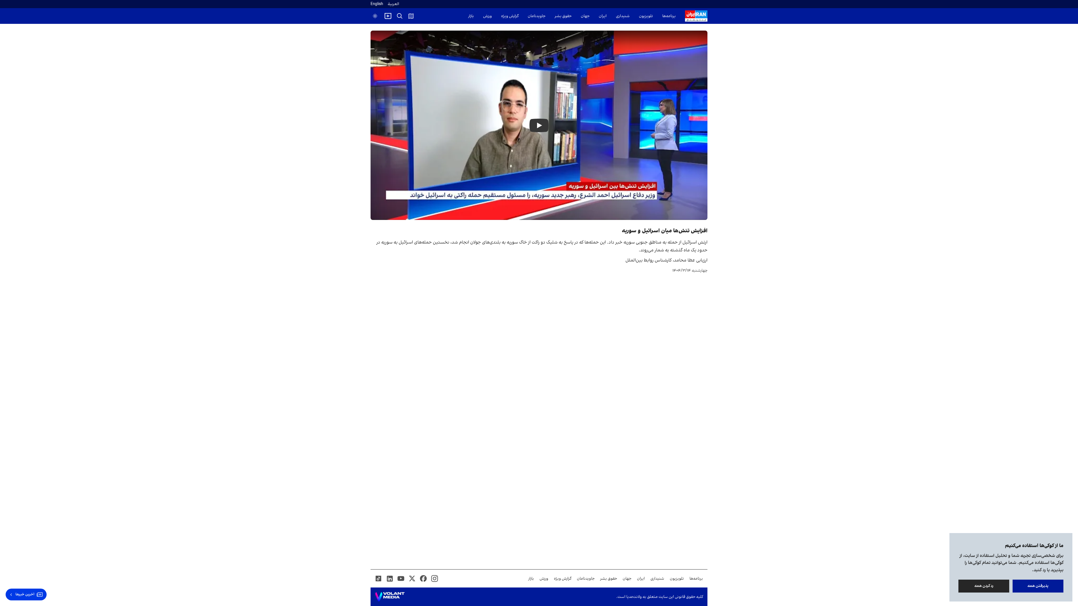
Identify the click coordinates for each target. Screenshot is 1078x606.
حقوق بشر (563, 16)
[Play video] (388, 16)
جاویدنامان (536, 16)
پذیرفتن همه (1038, 586)
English (377, 4)
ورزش (487, 16)
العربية (393, 4)
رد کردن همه (984, 586)
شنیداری (623, 16)
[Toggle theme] (375, 16)
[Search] (399, 16)
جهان (585, 16)
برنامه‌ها (669, 16)
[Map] (411, 16)
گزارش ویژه (510, 16)
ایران (603, 16)
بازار (471, 16)
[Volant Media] (390, 597)
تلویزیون (646, 16)
